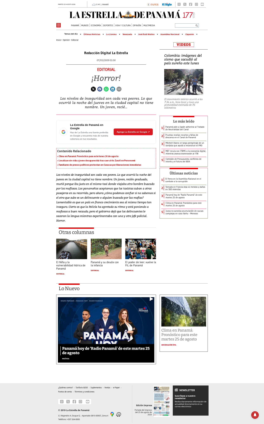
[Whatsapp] (106, 88)
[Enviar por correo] (119, 88)
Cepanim (189, 34)
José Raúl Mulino (146, 34)
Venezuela (127, 34)
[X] (185, 4)
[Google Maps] (112, 414)
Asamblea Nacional (169, 34)
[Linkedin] (112, 88)
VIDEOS (184, 44)
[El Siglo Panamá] (167, 4)
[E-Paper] (152, 4)
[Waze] (118, 414)
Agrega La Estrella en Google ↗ (133, 132)
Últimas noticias (184, 173)
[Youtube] (202, 4)
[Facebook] (191, 4)
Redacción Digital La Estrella (106, 53)
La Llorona (111, 34)
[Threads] (179, 4)
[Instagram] (196, 4)
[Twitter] (93, 88)
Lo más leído (183, 121)
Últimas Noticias (92, 34)
